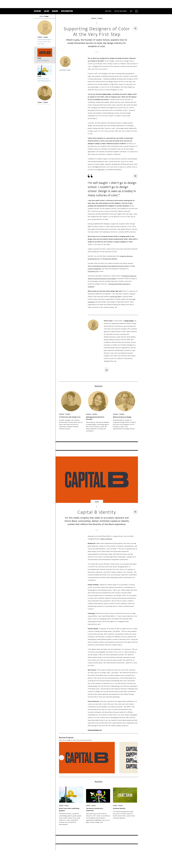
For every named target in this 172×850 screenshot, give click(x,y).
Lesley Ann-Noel (115, 296)
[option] (87, 757)
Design (67, 805)
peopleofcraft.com (94, 259)
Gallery (46, 11)
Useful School (106, 94)
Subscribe (108, 11)
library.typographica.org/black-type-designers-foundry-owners (108, 266)
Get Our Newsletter (120, 11)
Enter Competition (67, 11)
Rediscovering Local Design (122, 417)
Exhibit (97, 501)
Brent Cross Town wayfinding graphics (69, 809)
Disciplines (37, 11)
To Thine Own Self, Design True (69, 417)
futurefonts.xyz (93, 271)
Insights (100, 18)
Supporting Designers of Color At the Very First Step (44, 42)
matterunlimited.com (95, 730)
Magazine (55, 11)
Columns (93, 18)
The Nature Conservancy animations (94, 809)
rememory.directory (126, 256)
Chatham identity (119, 808)
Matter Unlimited (106, 539)
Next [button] (135, 757)
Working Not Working (110, 259)
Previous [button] (61, 757)
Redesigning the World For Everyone (95, 418)
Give (99, 169)
